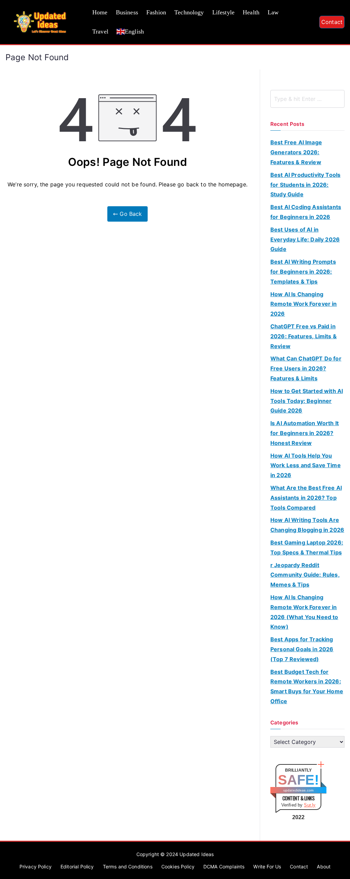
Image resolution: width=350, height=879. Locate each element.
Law (273, 12)
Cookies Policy (177, 866)
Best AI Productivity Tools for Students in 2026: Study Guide (305, 184)
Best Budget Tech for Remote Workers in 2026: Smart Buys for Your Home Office (306, 686)
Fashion (156, 12)
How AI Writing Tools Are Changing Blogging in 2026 (307, 524)
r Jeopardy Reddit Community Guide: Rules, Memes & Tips (305, 575)
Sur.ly (309, 805)
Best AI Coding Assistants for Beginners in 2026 (305, 212)
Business (127, 12)
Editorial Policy (77, 866)
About (324, 866)
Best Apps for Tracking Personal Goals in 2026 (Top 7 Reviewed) (302, 649)
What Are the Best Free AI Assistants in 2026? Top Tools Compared (306, 497)
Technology (189, 12)
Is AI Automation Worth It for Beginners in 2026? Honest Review (304, 433)
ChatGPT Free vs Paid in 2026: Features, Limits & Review (303, 336)
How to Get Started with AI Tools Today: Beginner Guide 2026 (306, 401)
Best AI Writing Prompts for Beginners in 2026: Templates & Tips (303, 271)
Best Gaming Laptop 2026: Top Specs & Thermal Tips (306, 547)
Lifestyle (223, 12)
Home (100, 12)
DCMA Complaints (223, 866)
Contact (331, 21)
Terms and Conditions (127, 866)
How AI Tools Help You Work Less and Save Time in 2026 (305, 465)
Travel (100, 31)
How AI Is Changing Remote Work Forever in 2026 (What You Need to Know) (304, 612)
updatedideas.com (298, 790)
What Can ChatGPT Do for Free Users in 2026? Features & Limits (305, 368)
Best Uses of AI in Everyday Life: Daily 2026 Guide (305, 239)
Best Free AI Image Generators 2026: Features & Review (296, 152)
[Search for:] (307, 98)
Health (251, 12)
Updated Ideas (196, 854)
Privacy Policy (35, 866)
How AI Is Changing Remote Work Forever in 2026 (303, 304)
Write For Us (267, 866)
